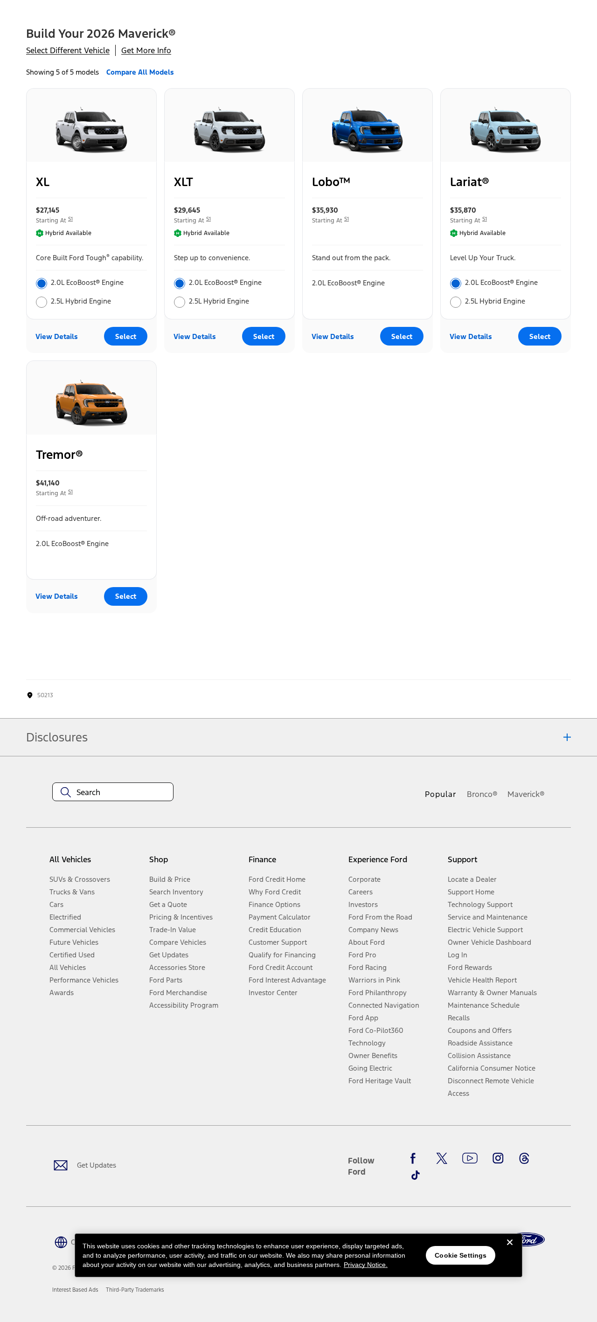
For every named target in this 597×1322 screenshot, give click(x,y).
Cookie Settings (460, 1255)
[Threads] (524, 1158)
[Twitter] (441, 1158)
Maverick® (526, 794)
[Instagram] (498, 1158)
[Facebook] (415, 1158)
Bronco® (482, 794)
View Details (56, 336)
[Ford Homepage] (526, 1239)
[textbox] (113, 792)
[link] (75, 1290)
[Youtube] (470, 1158)
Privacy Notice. (366, 1264)
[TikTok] (415, 1175)
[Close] (510, 1249)
